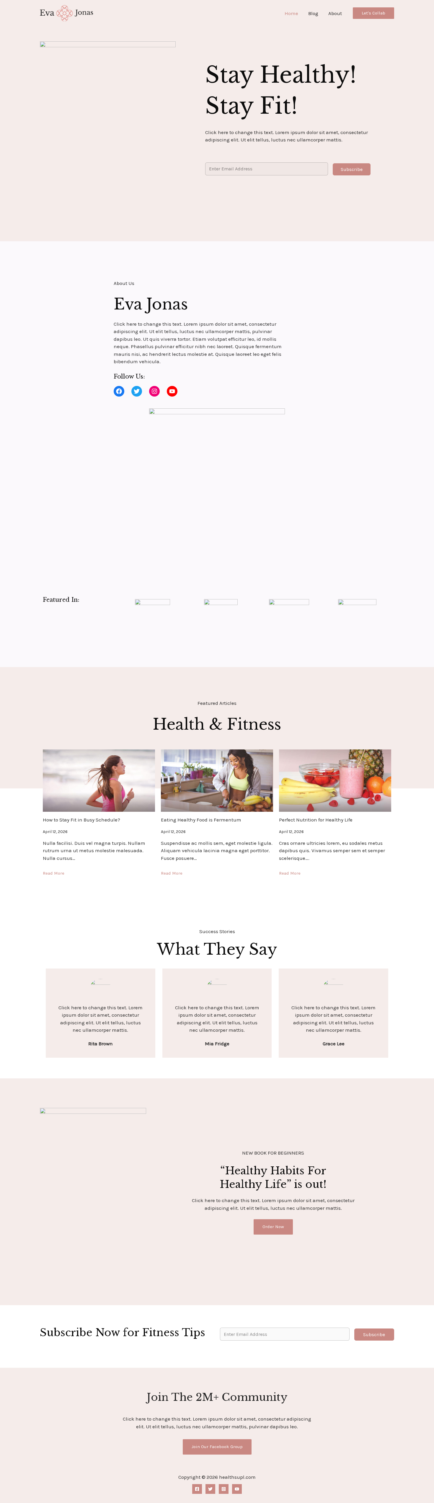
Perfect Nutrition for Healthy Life (316, 820)
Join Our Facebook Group (217, 1446)
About (335, 13)
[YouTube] (237, 1489)
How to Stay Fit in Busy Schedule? (81, 820)
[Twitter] (210, 1489)
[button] (373, 13)
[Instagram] (224, 1489)
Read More (53, 873)
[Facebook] (197, 1489)
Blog (313, 13)
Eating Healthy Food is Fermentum (201, 820)
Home (291, 13)
